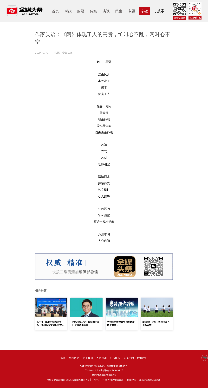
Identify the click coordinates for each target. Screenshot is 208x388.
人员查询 (101, 358)
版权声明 (74, 358)
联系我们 (142, 358)
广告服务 (115, 358)
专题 (131, 11)
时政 (68, 11)
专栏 (144, 11)
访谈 (106, 11)
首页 (55, 11)
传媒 (93, 11)
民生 (118, 11)
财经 (80, 11)
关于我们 (88, 358)
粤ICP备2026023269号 (104, 375)
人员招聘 (129, 358)
